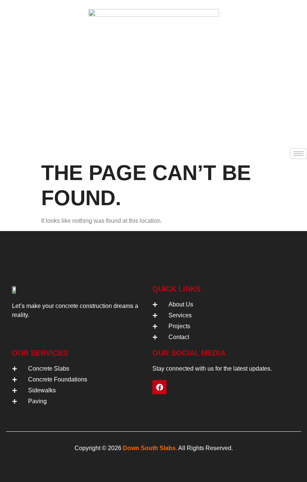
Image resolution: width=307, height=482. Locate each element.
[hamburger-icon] (298, 153)
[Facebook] (159, 387)
